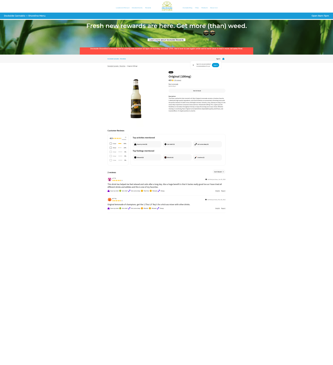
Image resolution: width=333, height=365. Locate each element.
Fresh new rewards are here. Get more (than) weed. (166, 25)
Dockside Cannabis (167, 6)
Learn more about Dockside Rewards (166, 40)
